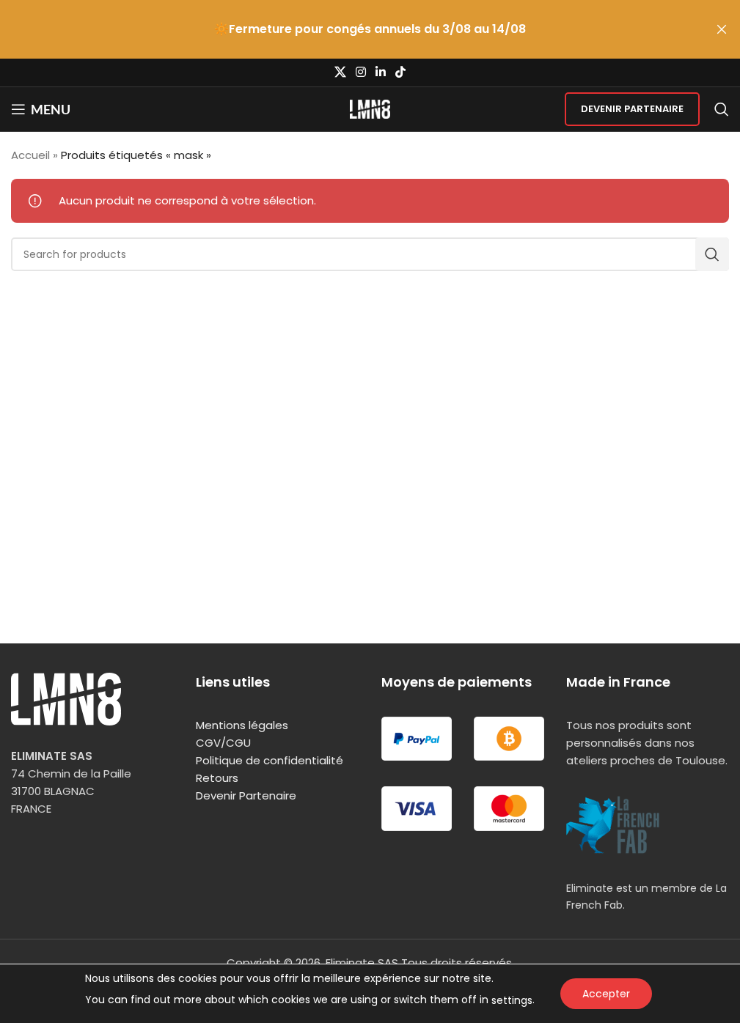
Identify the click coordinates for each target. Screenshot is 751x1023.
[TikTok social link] (401, 72)
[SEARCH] (712, 254)
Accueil (30, 155)
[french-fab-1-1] (613, 824)
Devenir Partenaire (632, 109)
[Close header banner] (721, 29)
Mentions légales (242, 725)
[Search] (721, 109)
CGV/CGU (223, 742)
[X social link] (340, 72)
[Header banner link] (370, 29)
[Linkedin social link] (381, 72)
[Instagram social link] (360, 72)
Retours (217, 778)
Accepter (606, 993)
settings (511, 1000)
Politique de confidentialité (269, 760)
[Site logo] (370, 108)
